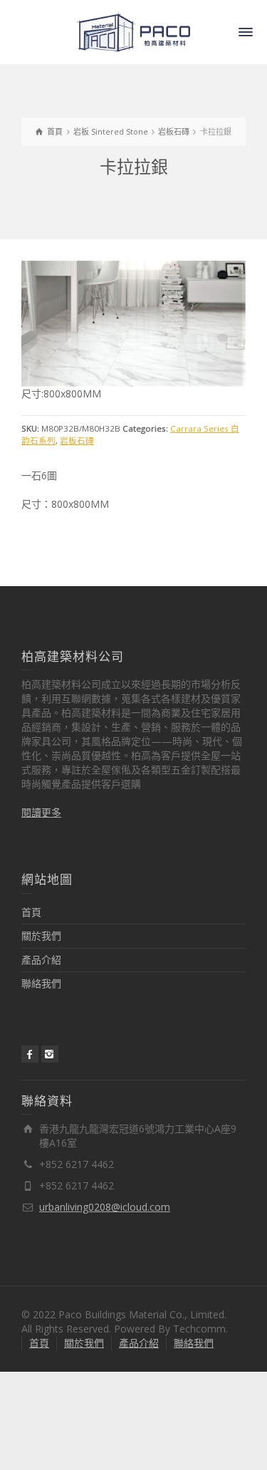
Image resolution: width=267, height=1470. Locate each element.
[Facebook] (29, 1053)
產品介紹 (41, 959)
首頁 (31, 912)
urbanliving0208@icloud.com (104, 1207)
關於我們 (41, 935)
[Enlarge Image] (133, 324)
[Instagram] (49, 1053)
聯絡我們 (41, 983)
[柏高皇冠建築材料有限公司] (134, 31)
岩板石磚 (77, 440)
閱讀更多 (41, 812)
